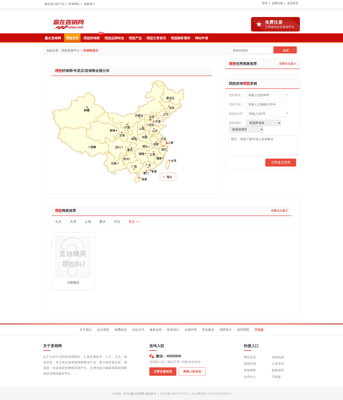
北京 (58, 221)
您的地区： (236, 123)
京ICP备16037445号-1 (174, 393)
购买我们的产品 (54, 4)
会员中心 (250, 377)
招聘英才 (226, 329)
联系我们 (173, 329)
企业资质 (103, 329)
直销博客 (250, 370)
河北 (117, 221)
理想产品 (135, 38)
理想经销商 (92, 38)
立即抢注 (73, 282)
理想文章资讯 (156, 38)
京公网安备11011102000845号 (211, 393)
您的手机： (236, 104)
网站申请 (201, 38)
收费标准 (121, 329)
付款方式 (138, 329)
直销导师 (250, 363)
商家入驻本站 (192, 371)
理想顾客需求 (180, 38)
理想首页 (72, 38)
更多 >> (134, 221)
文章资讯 (278, 363)
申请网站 (74, 4)
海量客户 (89, 4)
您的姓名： (236, 95)
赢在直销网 (53, 38)
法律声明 (191, 329)
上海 (87, 221)
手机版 (259, 329)
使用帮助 (243, 329)
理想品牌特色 (114, 38)
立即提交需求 (280, 162)
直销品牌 (278, 357)
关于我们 (86, 329)
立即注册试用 (163, 371)
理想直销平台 (70, 50)
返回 (292, 3)
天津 (73, 221)
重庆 (102, 221)
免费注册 (277, 3)
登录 (265, 3)
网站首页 (250, 357)
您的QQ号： (237, 113)
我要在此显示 (287, 63)
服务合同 (156, 329)
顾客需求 (278, 370)
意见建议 (208, 329)
